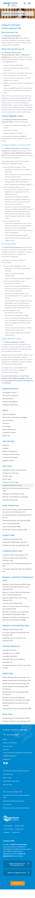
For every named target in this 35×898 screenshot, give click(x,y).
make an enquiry (19, 378)
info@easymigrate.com (9, 756)
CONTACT (6, 749)
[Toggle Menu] (29, 3)
